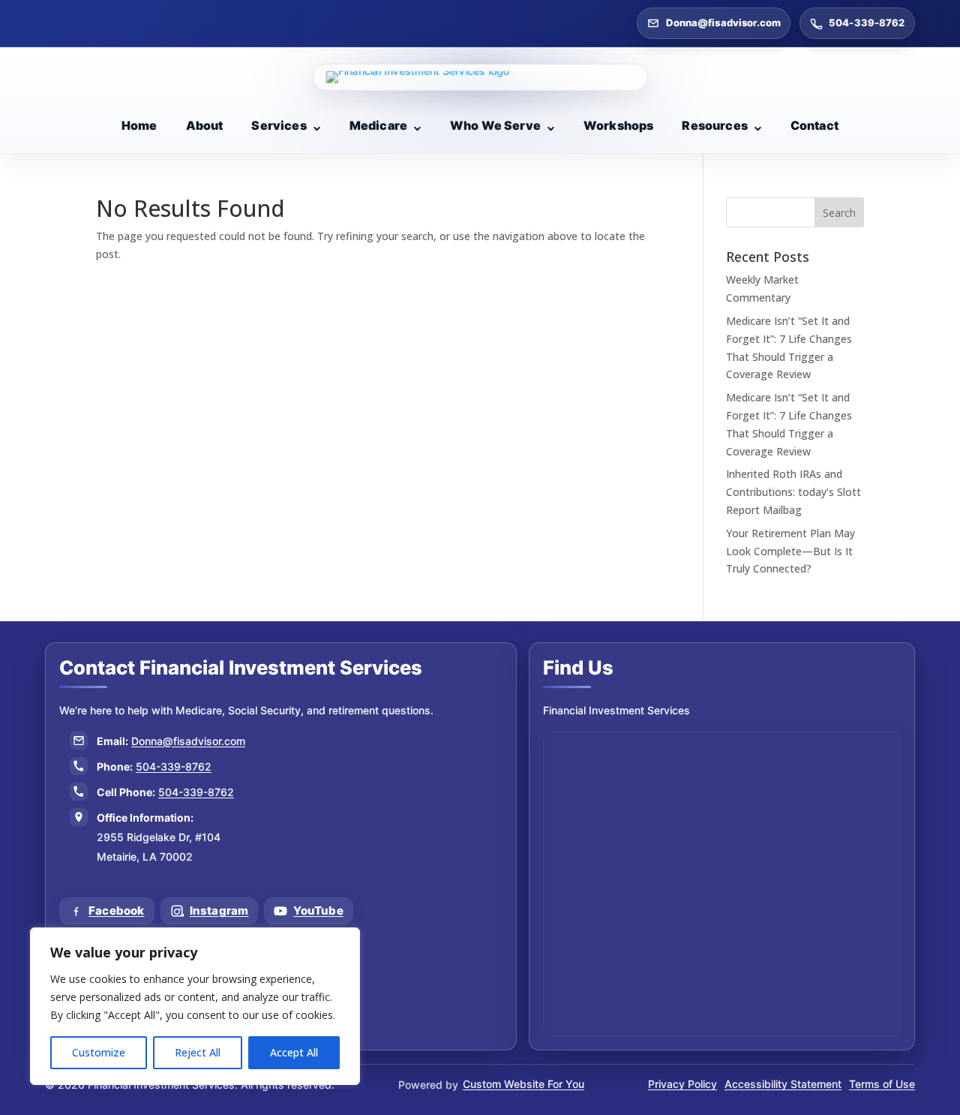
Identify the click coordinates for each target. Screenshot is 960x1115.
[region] (195, 1006)
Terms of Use (882, 1083)
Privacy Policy (682, 1083)
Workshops (618, 125)
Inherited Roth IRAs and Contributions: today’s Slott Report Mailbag (793, 492)
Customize (98, 1052)
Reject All (197, 1052)
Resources (714, 125)
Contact (814, 125)
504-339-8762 (867, 23)
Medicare (378, 125)
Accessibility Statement (783, 1083)
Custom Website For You (523, 1083)
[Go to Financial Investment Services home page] (480, 77)
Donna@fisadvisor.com (723, 23)
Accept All (294, 1052)
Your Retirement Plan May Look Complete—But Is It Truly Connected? (790, 551)
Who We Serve (495, 125)
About (205, 125)
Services (278, 125)
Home (140, 125)
